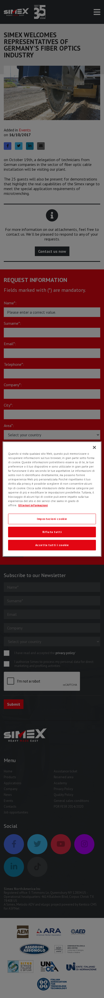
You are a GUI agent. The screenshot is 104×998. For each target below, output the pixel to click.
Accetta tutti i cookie (52, 545)
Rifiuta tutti (52, 532)
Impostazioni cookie (52, 519)
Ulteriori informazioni (33, 505)
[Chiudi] (94, 447)
